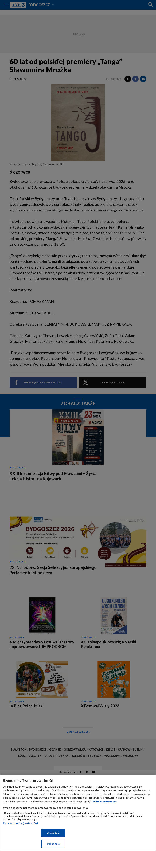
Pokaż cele (53, 843)
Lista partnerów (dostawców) (20, 823)
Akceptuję (53, 832)
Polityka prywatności (104, 801)
